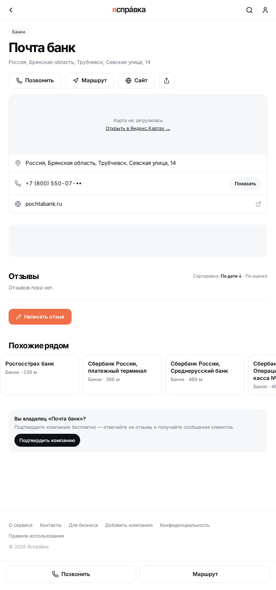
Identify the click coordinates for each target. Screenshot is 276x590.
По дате (231, 276)
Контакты (50, 525)
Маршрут (94, 80)
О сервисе (21, 525)
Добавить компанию (129, 525)
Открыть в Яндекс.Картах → (138, 128)
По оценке (256, 276)
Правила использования (36, 536)
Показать (245, 183)
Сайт (140, 80)
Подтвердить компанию (47, 440)
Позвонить (39, 80)
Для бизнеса (83, 525)
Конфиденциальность (185, 525)
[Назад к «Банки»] (11, 10)
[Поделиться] (166, 81)
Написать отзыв (44, 316)
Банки (18, 31)
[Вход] (265, 10)
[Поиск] (249, 10)
